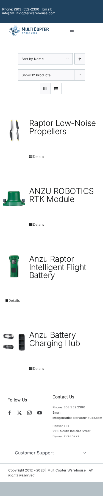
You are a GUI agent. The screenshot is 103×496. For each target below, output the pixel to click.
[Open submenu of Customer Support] (84, 453)
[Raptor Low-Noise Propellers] (14, 130)
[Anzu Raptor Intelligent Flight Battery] (14, 266)
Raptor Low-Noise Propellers (62, 127)
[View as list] (56, 88)
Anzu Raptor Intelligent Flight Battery (57, 267)
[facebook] (9, 413)
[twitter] (19, 413)
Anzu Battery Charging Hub (54, 339)
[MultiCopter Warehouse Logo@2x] (29, 25)
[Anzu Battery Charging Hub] (14, 342)
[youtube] (39, 413)
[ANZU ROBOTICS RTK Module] (14, 198)
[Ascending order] (79, 58)
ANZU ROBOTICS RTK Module (61, 195)
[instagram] (29, 413)
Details (38, 157)
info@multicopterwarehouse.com (77, 418)
